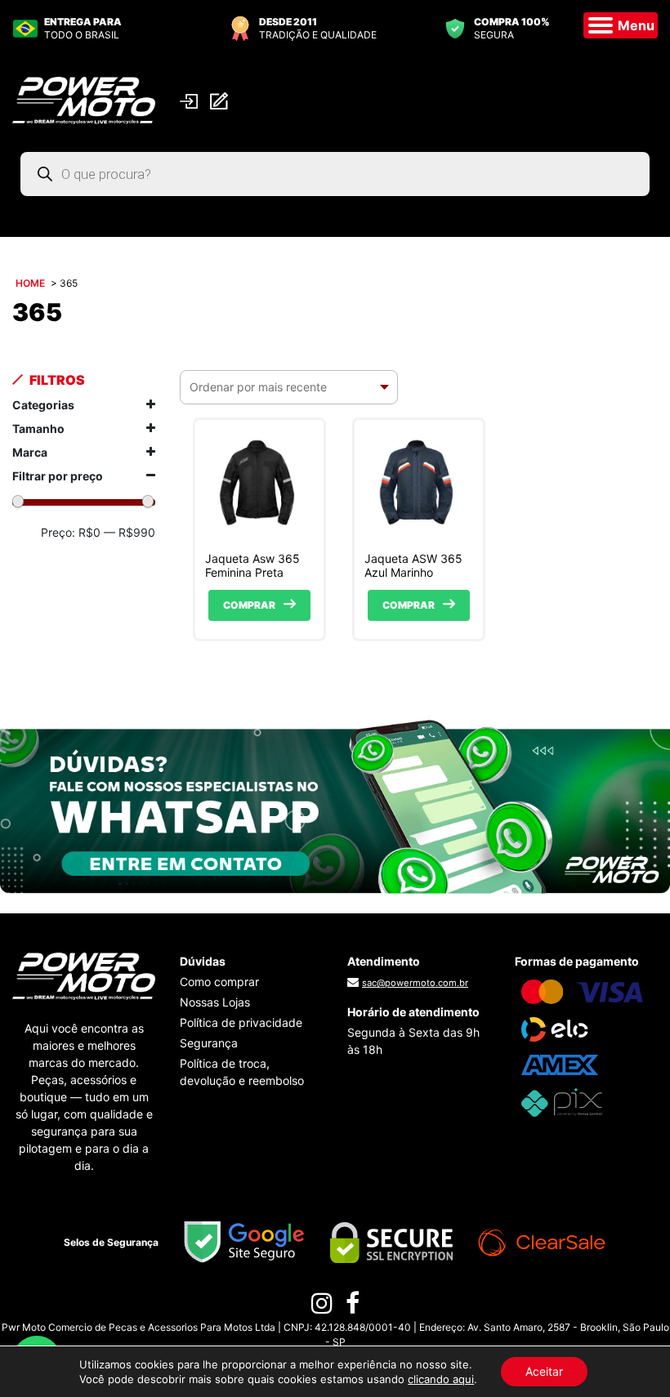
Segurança (209, 1043)
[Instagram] (322, 1307)
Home (30, 283)
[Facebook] (353, 1307)
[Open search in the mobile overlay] (335, 174)
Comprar (249, 605)
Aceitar (544, 1371)
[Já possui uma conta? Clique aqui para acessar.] (191, 100)
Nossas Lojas (215, 1002)
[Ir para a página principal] (83, 99)
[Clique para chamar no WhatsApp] (335, 805)
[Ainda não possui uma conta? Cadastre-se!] (221, 100)
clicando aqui (441, 1379)
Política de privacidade (241, 1022)
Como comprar (219, 982)
